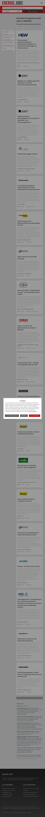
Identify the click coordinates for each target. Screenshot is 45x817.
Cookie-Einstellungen (11, 415)
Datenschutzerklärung (32, 411)
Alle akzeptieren (34, 415)
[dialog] (22, 408)
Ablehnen (24, 415)
